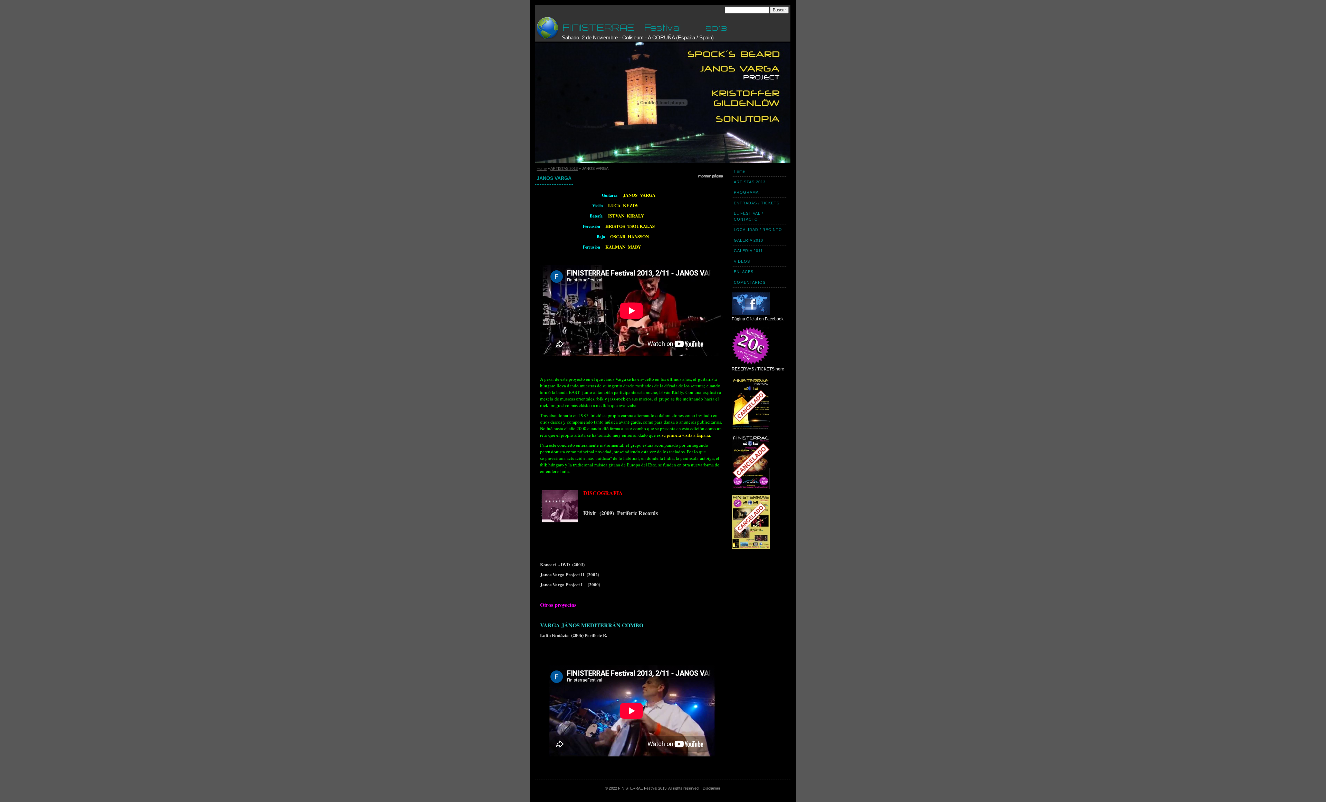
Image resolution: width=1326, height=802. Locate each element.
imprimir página (710, 176)
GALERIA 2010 (748, 240)
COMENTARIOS (750, 282)
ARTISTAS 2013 (564, 168)
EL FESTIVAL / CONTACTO (748, 216)
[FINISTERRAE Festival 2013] (547, 28)
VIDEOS (742, 261)
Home (542, 168)
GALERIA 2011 (748, 251)
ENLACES (743, 272)
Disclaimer (711, 788)
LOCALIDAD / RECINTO (758, 230)
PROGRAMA (746, 192)
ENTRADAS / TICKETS (756, 203)
